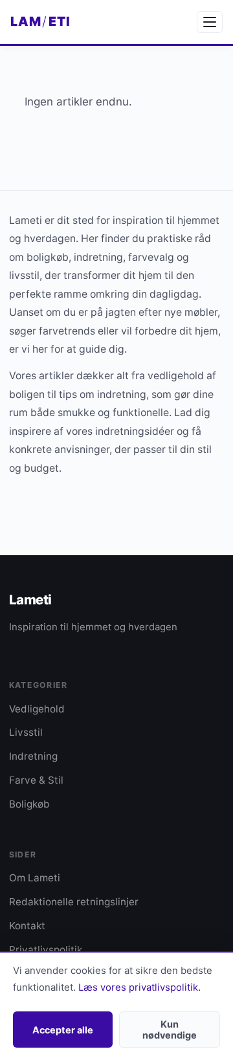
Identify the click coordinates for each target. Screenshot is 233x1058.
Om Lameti (34, 878)
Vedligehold (37, 709)
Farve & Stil (36, 780)
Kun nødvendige (169, 1030)
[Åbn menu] (210, 22)
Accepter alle (62, 1029)
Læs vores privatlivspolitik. (139, 987)
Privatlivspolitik (45, 949)
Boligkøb (29, 804)
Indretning (33, 756)
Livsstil (26, 732)
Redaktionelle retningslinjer (74, 902)
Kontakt (27, 926)
